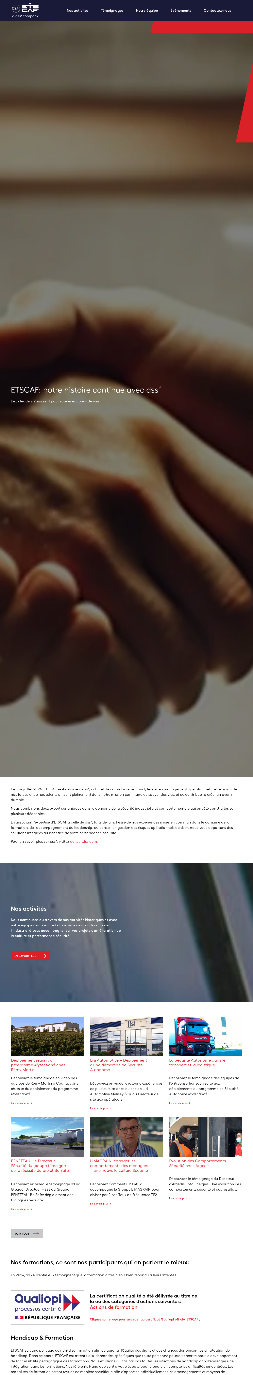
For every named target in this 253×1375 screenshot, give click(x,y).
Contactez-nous (217, 10)
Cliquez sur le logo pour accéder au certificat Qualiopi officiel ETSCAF (144, 1319)
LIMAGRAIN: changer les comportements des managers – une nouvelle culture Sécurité (119, 1166)
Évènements (181, 10)
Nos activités (78, 10)
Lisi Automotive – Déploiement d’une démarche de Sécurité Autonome (118, 1065)
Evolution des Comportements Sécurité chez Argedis (197, 1163)
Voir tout (21, 1233)
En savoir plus (25, 956)
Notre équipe (147, 10)
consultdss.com (83, 841)
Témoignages (112, 10)
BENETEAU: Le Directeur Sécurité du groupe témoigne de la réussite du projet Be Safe (40, 1166)
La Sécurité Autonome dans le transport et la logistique (197, 1062)
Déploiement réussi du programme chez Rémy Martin (38, 1065)
